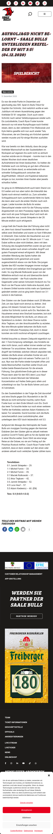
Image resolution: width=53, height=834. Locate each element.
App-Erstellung (13, 579)
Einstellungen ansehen (26, 825)
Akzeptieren (26, 810)
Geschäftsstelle (14, 727)
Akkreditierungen (14, 737)
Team (7, 717)
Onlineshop (11, 757)
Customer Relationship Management (23, 574)
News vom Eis (8, 92)
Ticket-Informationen (16, 722)
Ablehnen (26, 817)
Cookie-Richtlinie (16, 831)
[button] (49, 775)
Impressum (38, 831)
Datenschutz (28, 831)
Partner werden (26, 616)
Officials (9, 732)
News (7, 752)
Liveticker (10, 747)
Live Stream (11, 743)
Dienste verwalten (26, 803)
